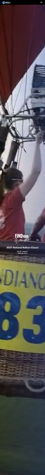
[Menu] (41, 2)
